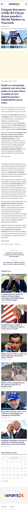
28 (10, 478)
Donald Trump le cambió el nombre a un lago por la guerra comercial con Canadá (12, 327)
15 (13, 471)
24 (21, 475)
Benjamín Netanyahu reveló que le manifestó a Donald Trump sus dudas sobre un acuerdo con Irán (14, 442)
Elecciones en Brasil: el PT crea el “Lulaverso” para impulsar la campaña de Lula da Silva (13, 413)
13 (6, 471)
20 (6, 475)
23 (17, 475)
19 (3, 475)
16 (17, 471)
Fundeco (12, 506)
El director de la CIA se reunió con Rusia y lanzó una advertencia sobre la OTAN (13, 356)
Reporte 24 (17, 244)
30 (17, 478)
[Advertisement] (14, 64)
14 (10, 471)
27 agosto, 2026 (6, 302)
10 (21, 468)
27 (6, 478)
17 (21, 471)
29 (14, 478)
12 (3, 471)
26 (3, 478)
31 (21, 478)
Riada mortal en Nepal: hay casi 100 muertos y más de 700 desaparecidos (12, 384)
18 (24, 471)
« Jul (2, 481)
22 (14, 475)
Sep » (6, 481)
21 (10, 475)
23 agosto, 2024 (5, 26)
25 (25, 475)
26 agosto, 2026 (6, 388)
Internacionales (9, 244)
